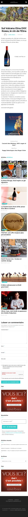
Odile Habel (12, 34)
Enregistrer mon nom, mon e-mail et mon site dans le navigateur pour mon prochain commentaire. (14, 367)
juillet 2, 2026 (5, 184)
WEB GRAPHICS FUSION (20, 510)
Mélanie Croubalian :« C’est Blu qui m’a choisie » (11, 448)
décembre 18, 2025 (6, 288)
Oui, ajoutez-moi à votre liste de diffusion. (13, 378)
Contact (16, 499)
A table (4, 177)
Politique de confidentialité (13, 501)
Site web (3, 358)
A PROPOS (10, 499)
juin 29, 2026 (4, 210)
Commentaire (5, 329)
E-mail (3, 352)
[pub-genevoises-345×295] (14, 400)
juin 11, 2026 (4, 236)
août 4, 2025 (4, 315)
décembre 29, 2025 (6, 262)
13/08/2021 (20, 34)
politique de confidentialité (13, 432)
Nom (2, 346)
